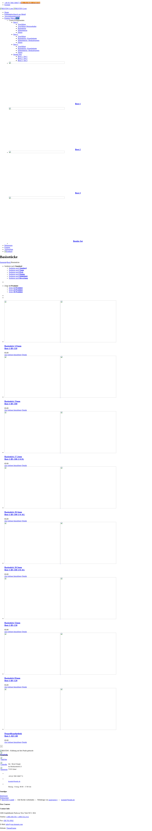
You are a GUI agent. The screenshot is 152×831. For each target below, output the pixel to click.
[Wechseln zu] (8, 251)
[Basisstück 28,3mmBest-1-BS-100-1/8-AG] (78, 543)
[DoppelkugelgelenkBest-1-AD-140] (78, 709)
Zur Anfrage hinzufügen (12, 355)
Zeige (16, 288)
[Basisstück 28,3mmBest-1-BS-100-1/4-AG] (78, 488)
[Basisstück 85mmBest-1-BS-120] (78, 654)
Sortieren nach (18, 268)
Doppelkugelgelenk (13, 734)
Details (24, 355)
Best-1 (78, 104)
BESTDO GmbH (8, 800)
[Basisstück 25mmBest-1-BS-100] (78, 377)
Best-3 (78, 193)
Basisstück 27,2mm (14, 457)
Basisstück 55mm (12, 624)
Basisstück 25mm (12, 402)
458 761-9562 (8, 821)
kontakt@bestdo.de (14, 781)
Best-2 (78, 149)
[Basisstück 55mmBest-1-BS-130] (78, 598)
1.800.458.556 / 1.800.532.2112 (17, 817)
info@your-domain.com (14, 824)
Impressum (4, 796)
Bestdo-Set (78, 241)
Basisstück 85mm (12, 679)
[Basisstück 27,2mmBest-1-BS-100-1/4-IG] (78, 432)
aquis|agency (53, 800)
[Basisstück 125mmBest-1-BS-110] (78, 321)
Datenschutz (4, 798)
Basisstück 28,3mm (14, 513)
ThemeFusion (11, 828)
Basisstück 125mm (12, 347)
